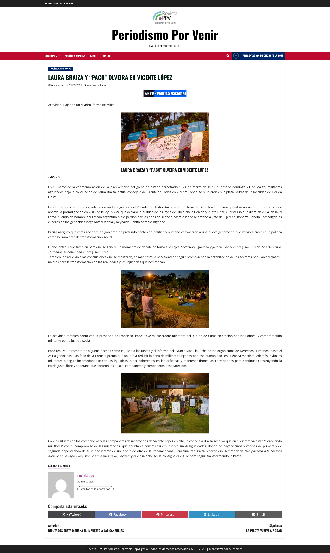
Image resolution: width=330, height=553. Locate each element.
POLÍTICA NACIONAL (60, 68)
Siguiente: (264, 528)
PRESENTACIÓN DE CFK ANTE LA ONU (263, 55)
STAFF (93, 56)
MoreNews (216, 549)
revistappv (57, 85)
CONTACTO (107, 56)
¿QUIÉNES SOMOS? (75, 56)
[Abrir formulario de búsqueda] (228, 55)
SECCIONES (51, 56)
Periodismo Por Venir (165, 34)
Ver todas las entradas (95, 489)
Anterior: (86, 528)
